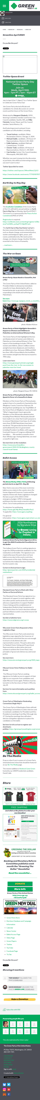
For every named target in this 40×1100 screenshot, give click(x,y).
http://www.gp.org (20, 895)
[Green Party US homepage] (24, 6)
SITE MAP (7, 1062)
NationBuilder (19, 1073)
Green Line (28, 29)
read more (8, 245)
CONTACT (8, 1058)
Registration (7, 219)
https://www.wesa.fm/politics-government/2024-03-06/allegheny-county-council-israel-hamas (19, 447)
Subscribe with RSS (13, 1010)
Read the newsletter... (20, 872)
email (14, 1069)
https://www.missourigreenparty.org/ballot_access (21, 693)
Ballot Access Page (13, 934)
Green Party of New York (16, 482)
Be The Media (13, 765)
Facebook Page (12, 951)
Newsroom (11, 29)
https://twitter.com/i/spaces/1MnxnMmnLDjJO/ (21, 170)
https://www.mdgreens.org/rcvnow (16, 620)
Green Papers (12, 941)
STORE (6, 1067)
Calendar (10, 928)
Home (4, 29)
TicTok (9, 954)
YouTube (10, 948)
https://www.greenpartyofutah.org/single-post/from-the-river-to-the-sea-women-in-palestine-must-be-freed (18, 365)
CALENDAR (8, 1056)
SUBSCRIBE (8, 1065)
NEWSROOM (9, 1060)
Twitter (9, 944)
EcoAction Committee (14, 207)
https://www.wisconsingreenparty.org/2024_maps (21, 660)
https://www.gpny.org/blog (22, 512)
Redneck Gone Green (27, 769)
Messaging (20, 29)
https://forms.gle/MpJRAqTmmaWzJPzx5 (18, 510)
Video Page (11, 938)
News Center (11, 931)
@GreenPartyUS (20, 897)
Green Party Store (13, 918)
